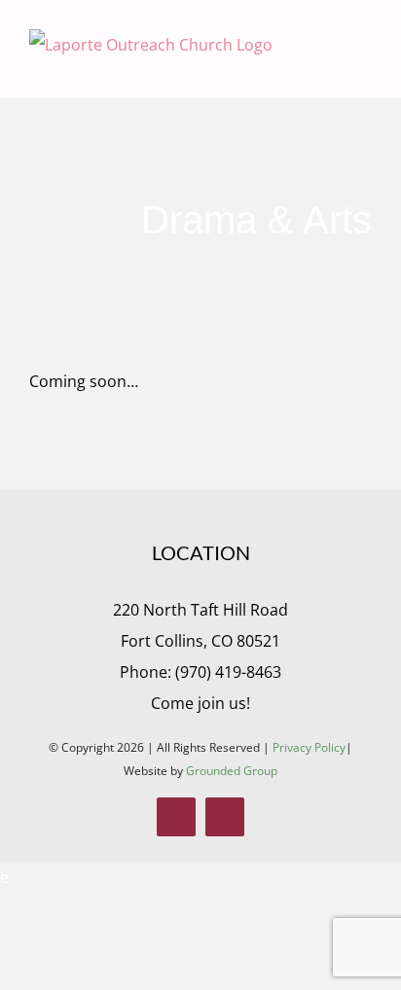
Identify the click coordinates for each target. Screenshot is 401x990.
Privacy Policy (309, 747)
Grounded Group (231, 770)
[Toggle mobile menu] (364, 68)
